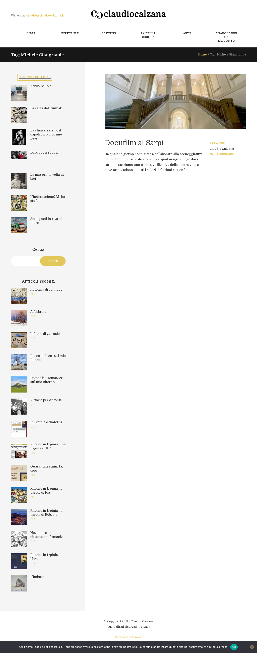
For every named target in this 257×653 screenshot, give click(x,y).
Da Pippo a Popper (44, 152)
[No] (252, 647)
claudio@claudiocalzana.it (45, 15)
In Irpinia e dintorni (46, 422)
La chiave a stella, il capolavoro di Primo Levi (46, 134)
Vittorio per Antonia (46, 400)
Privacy (144, 626)
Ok (234, 646)
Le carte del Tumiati (46, 108)
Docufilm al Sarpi (134, 143)
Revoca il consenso (128, 637)
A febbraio (38, 312)
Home (202, 54)
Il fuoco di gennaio (45, 334)
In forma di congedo (46, 289)
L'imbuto (37, 577)
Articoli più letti (35, 77)
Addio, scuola (40, 86)
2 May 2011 (217, 143)
